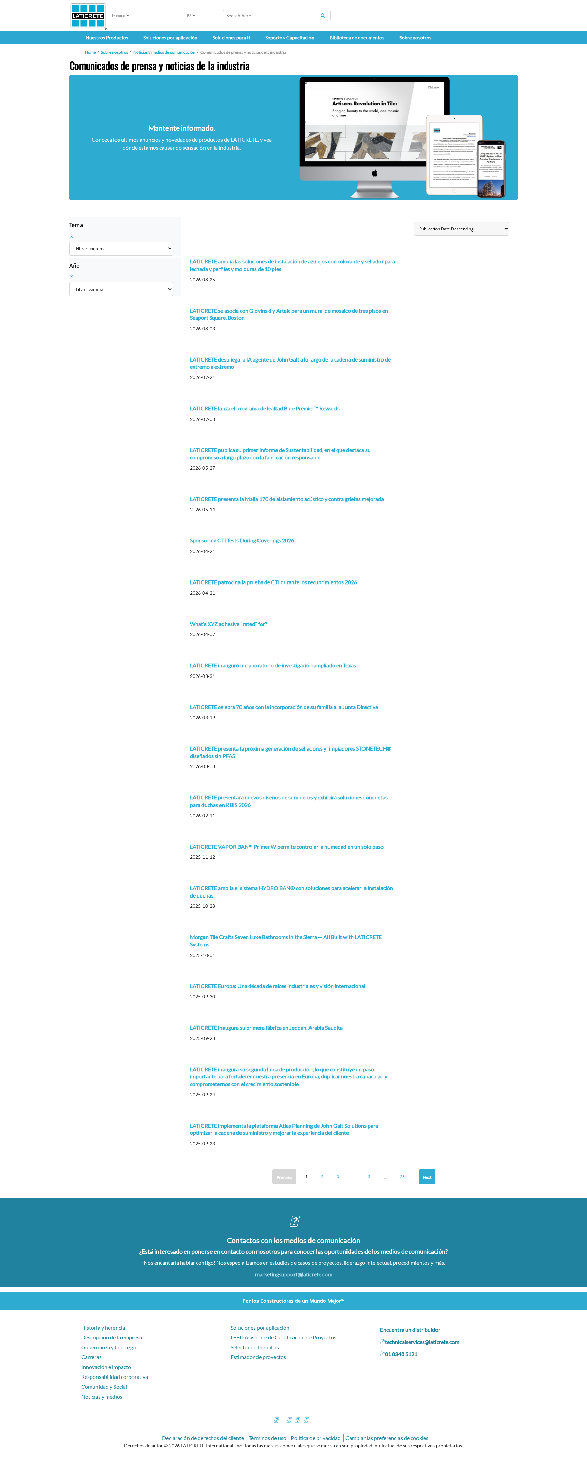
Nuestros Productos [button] (107, 37)
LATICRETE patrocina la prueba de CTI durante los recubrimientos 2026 (273, 582)
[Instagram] (289, 1421)
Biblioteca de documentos (357, 37)
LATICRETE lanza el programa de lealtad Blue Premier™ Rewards (265, 408)
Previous (284, 1177)
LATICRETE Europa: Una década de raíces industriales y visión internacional (278, 986)
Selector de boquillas (255, 1347)
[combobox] (277, 15)
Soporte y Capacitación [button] (289, 37)
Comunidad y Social (104, 1386)
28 (402, 1176)
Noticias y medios (101, 1396)
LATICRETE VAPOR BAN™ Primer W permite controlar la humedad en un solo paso (287, 846)
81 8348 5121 (401, 1354)
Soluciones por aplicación (260, 1327)
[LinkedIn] (306, 1421)
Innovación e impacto (106, 1367)
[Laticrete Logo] (88, 16)
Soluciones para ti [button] (231, 37)
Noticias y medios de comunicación (164, 52)
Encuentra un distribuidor (410, 1329)
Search (322, 15)
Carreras (91, 1357)
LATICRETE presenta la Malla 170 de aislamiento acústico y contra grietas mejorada (287, 499)
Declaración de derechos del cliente (203, 1438)
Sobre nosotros (114, 52)
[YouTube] (297, 1421)
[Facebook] (276, 1421)
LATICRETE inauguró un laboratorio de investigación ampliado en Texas (273, 665)
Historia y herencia (103, 1327)
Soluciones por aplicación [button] (170, 37)
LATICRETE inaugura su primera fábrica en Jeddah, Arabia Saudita (266, 1027)
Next (427, 1177)
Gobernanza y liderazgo (108, 1347)
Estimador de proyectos (258, 1357)
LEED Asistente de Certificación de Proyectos (283, 1337)
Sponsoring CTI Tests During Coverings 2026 (242, 540)
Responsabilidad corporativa (114, 1376)
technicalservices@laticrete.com (422, 1341)
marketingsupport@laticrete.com (293, 1274)
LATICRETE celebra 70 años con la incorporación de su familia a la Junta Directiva (284, 707)
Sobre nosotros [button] (415, 37)
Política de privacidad (316, 1438)
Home (90, 52)
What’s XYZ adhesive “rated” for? (228, 624)
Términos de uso (267, 1438)
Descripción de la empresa (111, 1337)
